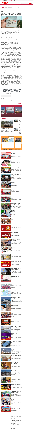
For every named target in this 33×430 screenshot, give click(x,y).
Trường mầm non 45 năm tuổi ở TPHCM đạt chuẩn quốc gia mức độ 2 (16, 392)
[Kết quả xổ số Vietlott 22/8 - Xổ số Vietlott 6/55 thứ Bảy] (6, 235)
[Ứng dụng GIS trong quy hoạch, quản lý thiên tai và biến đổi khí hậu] (6, 170)
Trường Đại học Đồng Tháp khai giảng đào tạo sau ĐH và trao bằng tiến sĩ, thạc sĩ (16, 197)
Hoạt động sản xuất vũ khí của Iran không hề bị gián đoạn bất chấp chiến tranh (16, 414)
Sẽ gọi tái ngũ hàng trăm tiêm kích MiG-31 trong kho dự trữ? (20, 122)
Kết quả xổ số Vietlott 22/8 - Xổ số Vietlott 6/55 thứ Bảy (15, 232)
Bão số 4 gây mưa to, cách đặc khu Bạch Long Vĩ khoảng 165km (4, 149)
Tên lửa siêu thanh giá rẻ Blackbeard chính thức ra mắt (11, 149)
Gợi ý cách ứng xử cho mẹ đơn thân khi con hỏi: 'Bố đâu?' (16, 160)
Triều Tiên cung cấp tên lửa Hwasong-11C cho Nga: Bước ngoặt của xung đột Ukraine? (9, 114)
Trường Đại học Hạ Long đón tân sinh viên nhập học (16, 312)
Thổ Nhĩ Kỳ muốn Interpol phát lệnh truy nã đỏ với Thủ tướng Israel (15, 370)
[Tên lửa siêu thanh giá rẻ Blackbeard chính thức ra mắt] (11, 143)
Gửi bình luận (19, 103)
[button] (21, 143)
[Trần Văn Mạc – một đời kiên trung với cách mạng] (6, 221)
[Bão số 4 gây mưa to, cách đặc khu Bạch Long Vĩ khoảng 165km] (5, 143)
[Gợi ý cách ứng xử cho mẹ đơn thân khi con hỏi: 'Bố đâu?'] (6, 163)
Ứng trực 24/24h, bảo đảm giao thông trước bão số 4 (16, 254)
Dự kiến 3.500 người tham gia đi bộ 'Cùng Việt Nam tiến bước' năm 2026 (16, 283)
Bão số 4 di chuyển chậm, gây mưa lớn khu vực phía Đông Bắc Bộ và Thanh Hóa (16, 290)
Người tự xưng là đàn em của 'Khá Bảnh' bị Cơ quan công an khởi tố (16, 377)
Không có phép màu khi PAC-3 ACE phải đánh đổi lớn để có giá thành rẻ (16, 327)
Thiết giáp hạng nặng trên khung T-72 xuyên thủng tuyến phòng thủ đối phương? (7, 129)
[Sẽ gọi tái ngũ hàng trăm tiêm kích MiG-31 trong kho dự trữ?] (16, 121)
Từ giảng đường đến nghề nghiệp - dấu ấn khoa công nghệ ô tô (16, 421)
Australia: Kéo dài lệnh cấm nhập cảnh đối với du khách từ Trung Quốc (12, 89)
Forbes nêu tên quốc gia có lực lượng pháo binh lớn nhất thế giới (20, 132)
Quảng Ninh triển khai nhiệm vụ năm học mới (16, 319)
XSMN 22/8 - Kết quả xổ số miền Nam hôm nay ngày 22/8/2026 (16, 261)
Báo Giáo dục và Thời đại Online (5, 3)
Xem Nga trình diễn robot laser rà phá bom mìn (16, 384)
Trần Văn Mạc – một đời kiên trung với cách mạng (16, 218)
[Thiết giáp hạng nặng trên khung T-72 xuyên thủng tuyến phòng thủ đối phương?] (7, 124)
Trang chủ (1, 4)
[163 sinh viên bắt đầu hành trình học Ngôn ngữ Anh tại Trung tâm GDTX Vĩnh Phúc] (6, 177)
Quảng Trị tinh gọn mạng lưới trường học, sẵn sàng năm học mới (16, 189)
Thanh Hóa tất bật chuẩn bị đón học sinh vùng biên (16, 428)
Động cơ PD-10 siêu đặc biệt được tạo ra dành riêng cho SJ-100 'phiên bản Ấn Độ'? (16, 298)
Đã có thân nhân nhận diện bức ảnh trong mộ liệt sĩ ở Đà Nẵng (15, 305)
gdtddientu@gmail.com (18, 0)
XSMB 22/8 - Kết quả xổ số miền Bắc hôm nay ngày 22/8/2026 (16, 225)
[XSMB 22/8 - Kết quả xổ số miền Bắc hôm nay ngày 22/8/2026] (6, 228)
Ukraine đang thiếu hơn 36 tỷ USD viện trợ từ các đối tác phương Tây (16, 269)
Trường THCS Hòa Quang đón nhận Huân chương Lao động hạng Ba (15, 406)
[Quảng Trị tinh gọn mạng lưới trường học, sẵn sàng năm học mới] (6, 192)
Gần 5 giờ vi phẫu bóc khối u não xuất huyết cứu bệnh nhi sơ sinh (16, 356)
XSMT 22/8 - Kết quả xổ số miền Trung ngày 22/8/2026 (16, 334)
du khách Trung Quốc (8, 93)
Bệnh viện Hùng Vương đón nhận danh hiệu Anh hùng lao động (16, 363)
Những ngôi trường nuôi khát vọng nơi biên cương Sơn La (16, 153)
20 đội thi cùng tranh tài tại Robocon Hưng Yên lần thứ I (16, 247)
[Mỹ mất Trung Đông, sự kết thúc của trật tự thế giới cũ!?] (19, 110)
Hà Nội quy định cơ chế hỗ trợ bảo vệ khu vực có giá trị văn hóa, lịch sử (16, 204)
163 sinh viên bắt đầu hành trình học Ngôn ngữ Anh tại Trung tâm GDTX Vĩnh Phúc (16, 175)
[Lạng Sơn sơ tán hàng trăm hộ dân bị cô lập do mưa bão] (6, 184)
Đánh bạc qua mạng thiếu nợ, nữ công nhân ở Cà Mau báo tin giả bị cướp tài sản (16, 342)
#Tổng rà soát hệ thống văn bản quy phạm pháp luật (9, 7)
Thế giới (3, 9)
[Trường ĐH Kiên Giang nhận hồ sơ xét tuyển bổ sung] (6, 213)
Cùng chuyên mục (5, 106)
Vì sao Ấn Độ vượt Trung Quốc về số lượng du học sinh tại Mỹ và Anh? (12, 91)
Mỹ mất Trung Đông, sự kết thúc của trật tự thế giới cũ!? (19, 114)
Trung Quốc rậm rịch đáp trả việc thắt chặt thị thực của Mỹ (10, 90)
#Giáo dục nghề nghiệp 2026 (16, 7)
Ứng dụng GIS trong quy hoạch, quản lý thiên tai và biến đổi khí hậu (16, 167)
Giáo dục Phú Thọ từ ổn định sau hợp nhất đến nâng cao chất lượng (16, 276)
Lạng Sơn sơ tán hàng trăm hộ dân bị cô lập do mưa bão (16, 182)
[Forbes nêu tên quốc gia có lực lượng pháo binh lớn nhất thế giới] (16, 129)
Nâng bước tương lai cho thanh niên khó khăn (16, 399)
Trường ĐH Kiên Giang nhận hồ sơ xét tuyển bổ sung (16, 211)
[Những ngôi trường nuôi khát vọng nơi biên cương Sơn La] (6, 155)
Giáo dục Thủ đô (30, 3)
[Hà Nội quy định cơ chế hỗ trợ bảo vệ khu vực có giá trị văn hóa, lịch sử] (6, 206)
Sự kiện (3, 7)
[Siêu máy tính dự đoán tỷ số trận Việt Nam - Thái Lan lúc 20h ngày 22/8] (18, 143)
